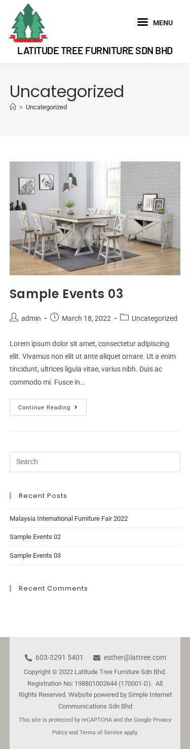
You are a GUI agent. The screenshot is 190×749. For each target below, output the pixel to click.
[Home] (13, 107)
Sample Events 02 (35, 536)
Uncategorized (46, 107)
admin (31, 318)
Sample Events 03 (67, 293)
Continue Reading (52, 405)
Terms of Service (101, 732)
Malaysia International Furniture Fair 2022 (69, 518)
